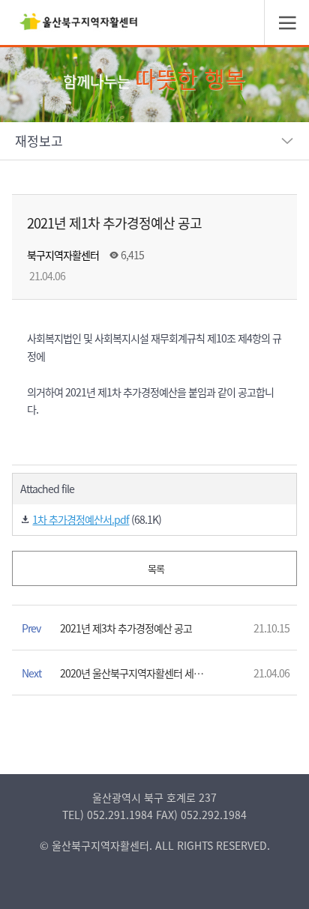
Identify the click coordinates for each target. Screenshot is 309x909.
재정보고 (39, 140)
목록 (155, 568)
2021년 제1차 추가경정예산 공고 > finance (79, 26)
